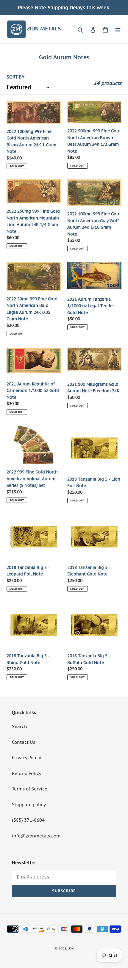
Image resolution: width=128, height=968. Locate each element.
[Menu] (118, 29)
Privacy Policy (26, 757)
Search (19, 726)
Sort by (15, 77)
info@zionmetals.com (36, 836)
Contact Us (23, 742)
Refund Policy (26, 773)
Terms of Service (29, 789)
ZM (71, 948)
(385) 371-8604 (28, 820)
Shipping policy (29, 804)
